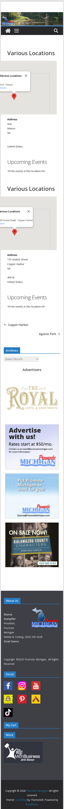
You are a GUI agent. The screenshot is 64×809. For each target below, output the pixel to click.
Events (3, 88)
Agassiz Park (47, 334)
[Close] (26, 75)
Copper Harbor (18, 325)
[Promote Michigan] (32, 15)
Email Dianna (11, 641)
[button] (14, 96)
